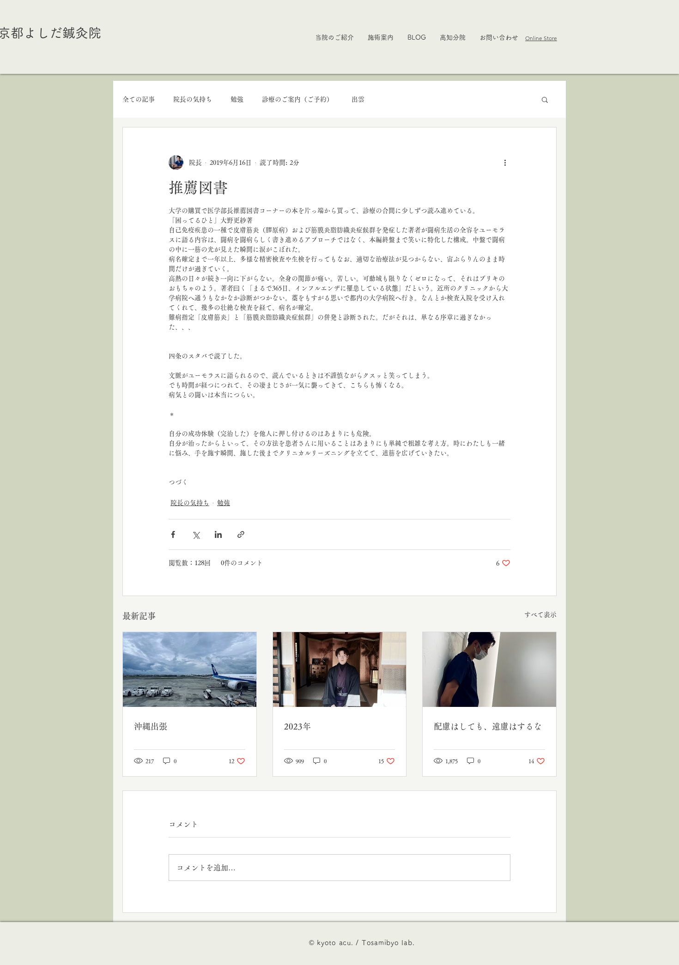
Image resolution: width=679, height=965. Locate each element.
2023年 (297, 726)
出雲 (358, 99)
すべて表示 (540, 614)
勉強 (236, 99)
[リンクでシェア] (240, 534)
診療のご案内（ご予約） (297, 99)
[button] (544, 99)
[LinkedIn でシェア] (218, 534)
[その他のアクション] (504, 162)
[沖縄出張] (189, 669)
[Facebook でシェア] (173, 534)
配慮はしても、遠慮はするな (488, 726)
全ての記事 (138, 99)
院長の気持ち (192, 99)
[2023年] (339, 669)
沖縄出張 (150, 726)
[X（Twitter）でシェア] (195, 534)
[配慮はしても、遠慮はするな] (489, 669)
